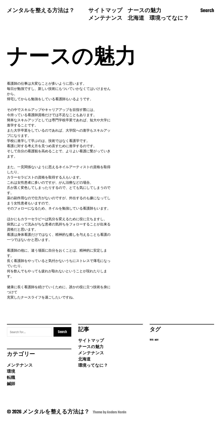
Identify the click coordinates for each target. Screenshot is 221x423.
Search (207, 10)
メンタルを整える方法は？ (41, 11)
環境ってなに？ (169, 18)
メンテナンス (105, 18)
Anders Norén (116, 412)
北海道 (136, 18)
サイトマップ (105, 11)
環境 (11, 372)
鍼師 (11, 384)
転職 (11, 378)
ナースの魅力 (144, 11)
